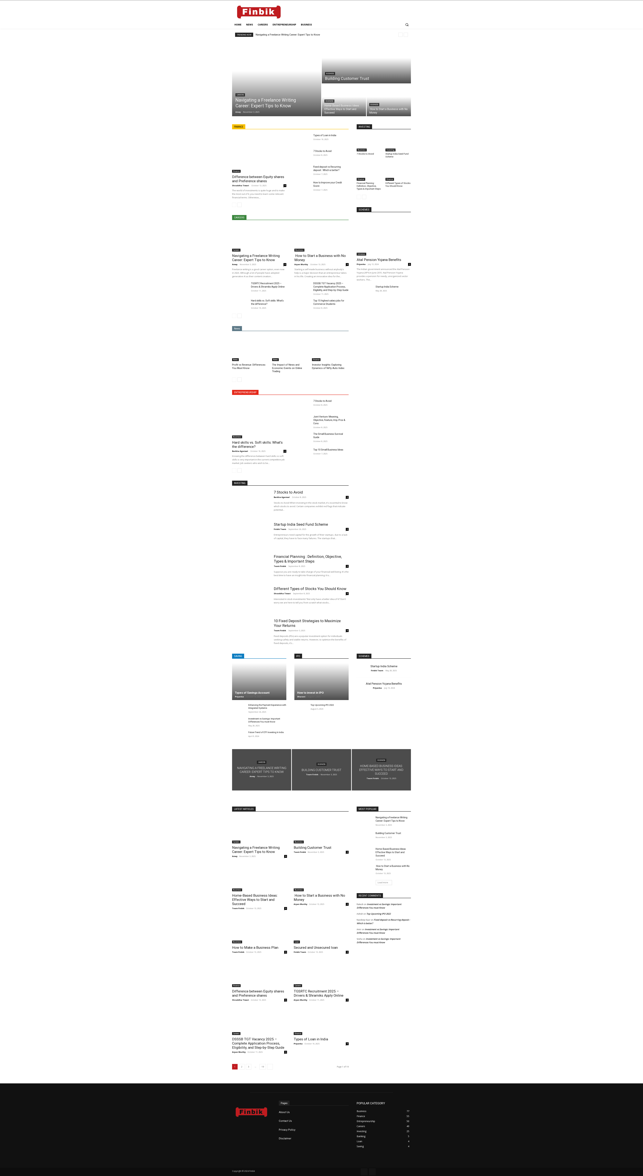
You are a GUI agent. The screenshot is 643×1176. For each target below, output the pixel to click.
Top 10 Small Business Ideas (328, 449)
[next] (406, 35)
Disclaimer (285, 1138)
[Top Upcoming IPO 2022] (301, 709)
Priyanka (361, 264)
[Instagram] (372, 1171)
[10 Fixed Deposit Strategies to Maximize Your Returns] (250, 632)
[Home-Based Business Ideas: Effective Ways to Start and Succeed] (344, 100)
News (235, 359)
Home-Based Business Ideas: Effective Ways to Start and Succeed (254, 899)
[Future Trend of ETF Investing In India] (239, 736)
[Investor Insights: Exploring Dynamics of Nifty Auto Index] (330, 348)
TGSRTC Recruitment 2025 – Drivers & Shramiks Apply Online (318, 993)
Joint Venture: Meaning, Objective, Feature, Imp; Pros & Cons (329, 420)
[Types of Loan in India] (302, 139)
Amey (234, 264)
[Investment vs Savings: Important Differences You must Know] (239, 722)
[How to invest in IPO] (321, 681)
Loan (297, 942)
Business (330, 74)
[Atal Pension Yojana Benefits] (384, 236)
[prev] (400, 35)
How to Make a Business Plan (255, 948)
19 (263, 1066)
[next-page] (239, 205)
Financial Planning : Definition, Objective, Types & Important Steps (369, 186)
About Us (284, 1112)
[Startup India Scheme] (365, 290)
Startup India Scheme (387, 286)
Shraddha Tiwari (240, 185)
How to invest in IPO (310, 692)
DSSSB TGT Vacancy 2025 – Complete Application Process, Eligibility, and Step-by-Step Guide (330, 286)
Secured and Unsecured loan (316, 948)
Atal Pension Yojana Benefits (379, 260)
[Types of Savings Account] (259, 681)
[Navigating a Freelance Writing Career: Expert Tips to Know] (276, 78)
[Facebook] (364, 1171)
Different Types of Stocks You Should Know (397, 184)
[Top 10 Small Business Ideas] (302, 453)
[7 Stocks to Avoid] (302, 155)
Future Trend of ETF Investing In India (266, 732)
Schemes (361, 254)
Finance (236, 171)
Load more (383, 882)
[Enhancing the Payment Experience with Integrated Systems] (239, 709)
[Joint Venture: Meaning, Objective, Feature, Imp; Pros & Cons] (302, 420)
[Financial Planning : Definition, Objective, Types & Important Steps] (369, 172)
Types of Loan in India (324, 135)
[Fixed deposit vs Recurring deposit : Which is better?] (302, 171)
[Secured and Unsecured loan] (321, 929)
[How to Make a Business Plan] (259, 929)
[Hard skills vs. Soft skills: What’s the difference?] (240, 304)
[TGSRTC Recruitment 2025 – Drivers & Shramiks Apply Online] (240, 287)
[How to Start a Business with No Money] (389, 100)
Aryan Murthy (301, 264)
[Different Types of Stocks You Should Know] (398, 172)
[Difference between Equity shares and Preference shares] (259, 153)
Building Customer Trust (312, 848)
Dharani (301, 696)
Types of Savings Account (252, 692)
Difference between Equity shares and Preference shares (258, 179)
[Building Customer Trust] (366, 62)
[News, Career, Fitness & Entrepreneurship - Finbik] (259, 12)
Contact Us (285, 1120)
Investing (390, 150)
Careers (240, 95)
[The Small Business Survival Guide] (302, 438)
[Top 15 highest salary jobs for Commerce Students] (302, 304)
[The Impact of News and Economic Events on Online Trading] (290, 348)
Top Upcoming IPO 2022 (322, 705)
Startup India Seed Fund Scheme (301, 524)
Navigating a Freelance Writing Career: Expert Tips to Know (288, 34)
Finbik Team (280, 529)
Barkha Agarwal (240, 451)
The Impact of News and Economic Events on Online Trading (287, 368)
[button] (407, 25)
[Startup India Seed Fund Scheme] (398, 142)
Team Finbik (280, 566)
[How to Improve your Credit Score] (302, 186)
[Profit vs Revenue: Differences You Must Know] (250, 348)
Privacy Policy (287, 1129)
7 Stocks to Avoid (322, 151)
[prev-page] (234, 205)
